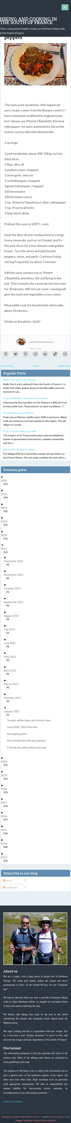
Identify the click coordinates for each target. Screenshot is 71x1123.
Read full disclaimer (13, 1101)
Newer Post (7, 365)
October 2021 (13, 588)
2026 (5, 480)
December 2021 (14, 561)
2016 (5, 816)
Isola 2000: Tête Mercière (23, 726)
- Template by (52, 1117)
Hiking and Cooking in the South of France (28, 20)
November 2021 (14, 574)
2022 (5, 535)
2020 (5, 761)
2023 (5, 521)
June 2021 (11, 643)
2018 (5, 788)
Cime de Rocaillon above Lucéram (28, 747)
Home (36, 365)
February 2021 (13, 697)
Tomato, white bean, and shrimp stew (29, 720)
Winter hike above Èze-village (19, 449)
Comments (11, 887)
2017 (5, 802)
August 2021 (12, 615)
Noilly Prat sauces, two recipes (19, 379)
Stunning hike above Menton (18, 412)
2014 (5, 843)
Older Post (64, 365)
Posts (8, 880)
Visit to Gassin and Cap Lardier (19, 431)
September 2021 (15, 602)
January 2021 (13, 711)
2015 (5, 829)
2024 (5, 507)
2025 (5, 494)
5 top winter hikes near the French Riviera (25, 398)
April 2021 (11, 670)
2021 (5, 548)
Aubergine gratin (18, 733)
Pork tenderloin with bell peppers (27, 740)
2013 (5, 857)
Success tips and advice (44, 1120)
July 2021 (10, 629)
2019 (5, 775)
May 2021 (11, 656)
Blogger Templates (24, 1120)
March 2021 (12, 684)
